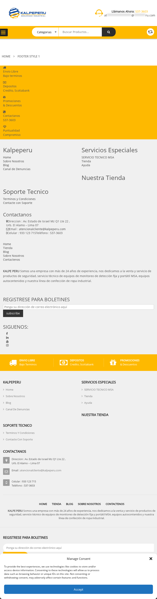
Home (6, 56)
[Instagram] (7, 345)
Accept (78, 589)
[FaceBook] (7, 333)
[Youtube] (7, 341)
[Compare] (150, 32)
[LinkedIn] (7, 337)
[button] (151, 559)
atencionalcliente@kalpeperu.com (42, 229)
